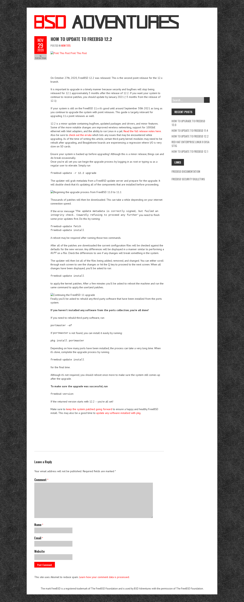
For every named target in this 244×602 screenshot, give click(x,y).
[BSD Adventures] (106, 17)
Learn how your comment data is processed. (104, 577)
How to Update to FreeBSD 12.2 (81, 38)
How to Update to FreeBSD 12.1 (190, 151)
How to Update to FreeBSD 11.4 (190, 130)
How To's (66, 45)
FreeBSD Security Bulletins (188, 179)
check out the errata (80, 135)
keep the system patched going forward (89, 409)
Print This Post (79, 53)
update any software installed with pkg (118, 413)
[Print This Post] (60, 53)
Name (38, 524)
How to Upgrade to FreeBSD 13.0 (188, 123)
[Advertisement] (120, 67)
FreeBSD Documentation (186, 171)
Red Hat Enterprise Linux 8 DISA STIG (190, 144)
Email (38, 538)
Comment (41, 479)
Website (39, 551)
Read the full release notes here (142, 131)
